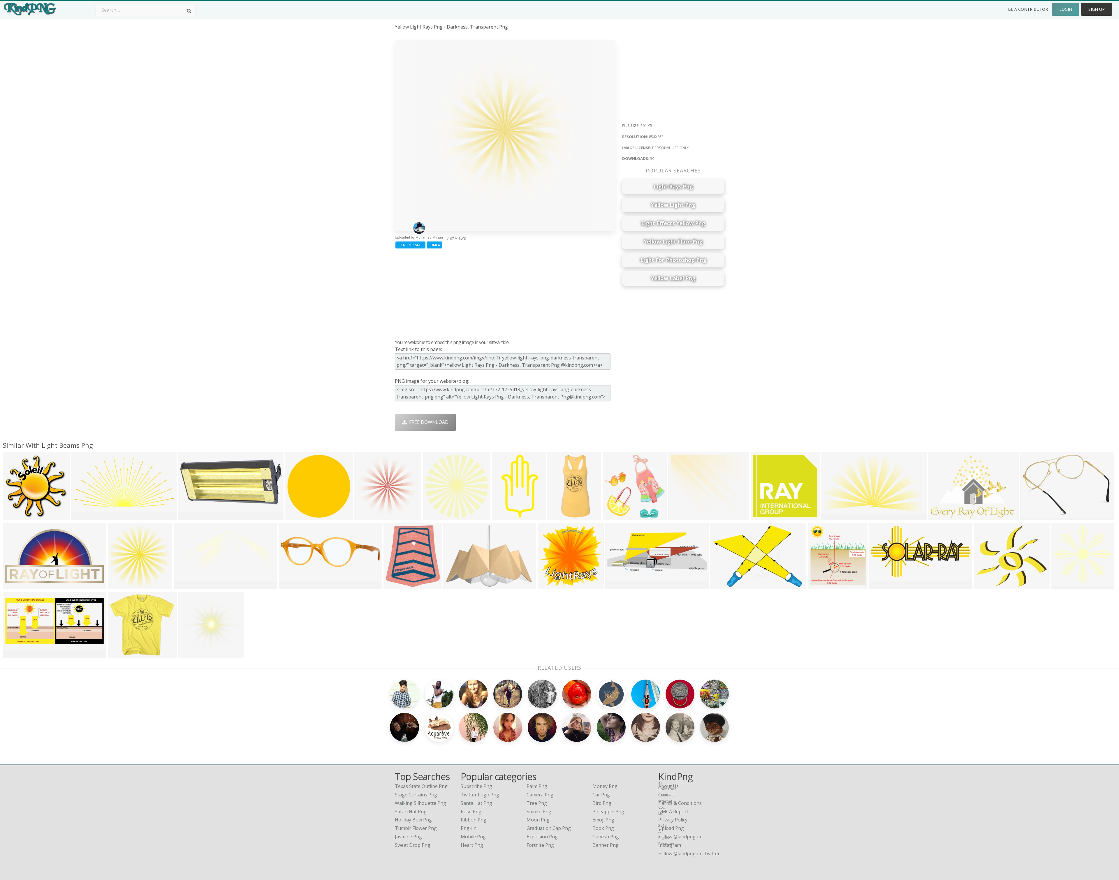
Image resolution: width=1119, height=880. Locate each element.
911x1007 (820, 585)
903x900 (558, 516)
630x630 (549, 585)
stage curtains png (416, 794)
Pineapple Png (608, 811)
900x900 (118, 654)
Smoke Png (539, 811)
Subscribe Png (476, 786)
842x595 (721, 585)
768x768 (394, 585)
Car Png (601, 794)
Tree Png (537, 803)
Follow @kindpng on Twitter (689, 853)
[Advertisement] (505, 292)
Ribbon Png (473, 819)
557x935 (503, 516)
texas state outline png (421, 786)
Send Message (410, 245)
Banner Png (605, 845)
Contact (666, 794)
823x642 (454, 585)
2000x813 (617, 585)
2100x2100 (616, 516)
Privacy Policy (672, 819)
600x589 (832, 516)
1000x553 (15, 585)
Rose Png (471, 811)
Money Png (604, 786)
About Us (668, 786)
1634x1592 (764, 516)
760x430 (289, 585)
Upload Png (671, 828)
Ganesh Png (605, 836)
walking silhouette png (420, 803)
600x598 (1062, 585)
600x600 (434, 516)
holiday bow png (413, 819)
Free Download (427, 422)
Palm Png (537, 786)
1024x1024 (1033, 516)
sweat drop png (412, 845)
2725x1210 (191, 516)
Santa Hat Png (476, 803)
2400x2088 (987, 585)
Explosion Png (542, 836)
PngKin (468, 828)
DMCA (434, 245)
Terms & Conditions (680, 803)
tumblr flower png (416, 828)
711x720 (14, 516)
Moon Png (538, 819)
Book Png (603, 828)
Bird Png (601, 803)
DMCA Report (673, 811)
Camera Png (540, 794)
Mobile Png (473, 836)
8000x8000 (191, 654)
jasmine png (408, 836)
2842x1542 (882, 585)
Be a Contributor (1028, 9)
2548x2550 (367, 516)
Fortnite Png (540, 845)
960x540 (939, 516)
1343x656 (83, 516)
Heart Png (472, 845)
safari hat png (411, 811)
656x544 (679, 516)
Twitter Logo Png (480, 794)
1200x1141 (298, 516)
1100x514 (15, 654)
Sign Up (1096, 9)
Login (1065, 9)
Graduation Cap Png (549, 828)
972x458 (185, 585)
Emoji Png (603, 819)
